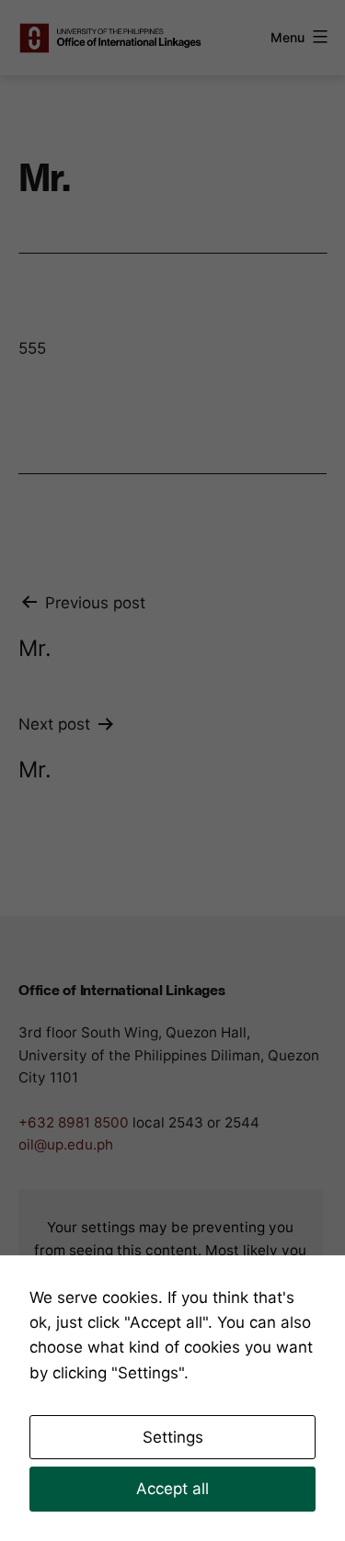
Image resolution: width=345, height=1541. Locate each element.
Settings (173, 1437)
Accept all (172, 1488)
